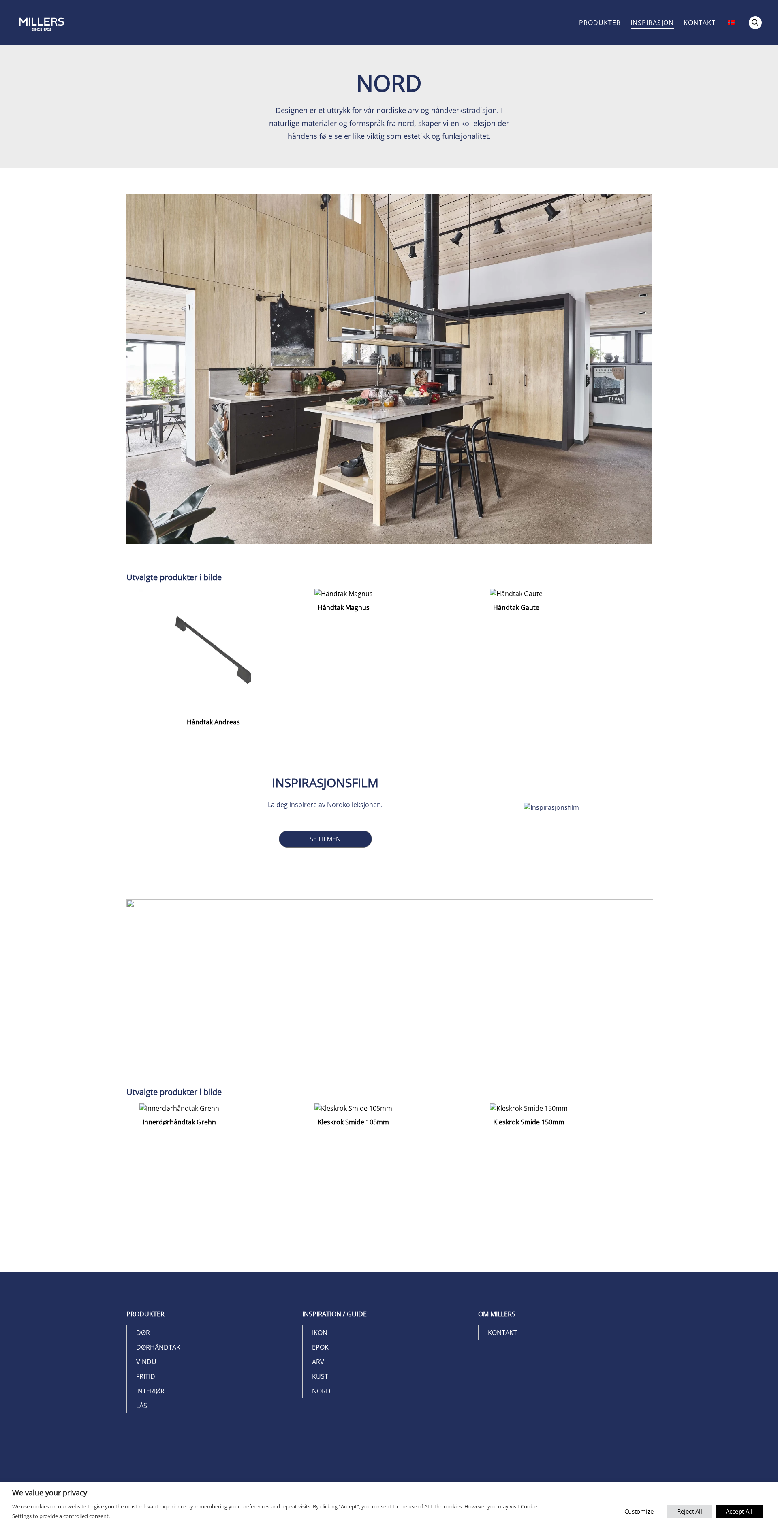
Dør (143, 1332)
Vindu (146, 1361)
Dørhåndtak (158, 1347)
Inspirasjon (652, 22)
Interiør (150, 1390)
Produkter (600, 22)
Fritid (145, 1376)
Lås (141, 1405)
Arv (318, 1361)
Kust (320, 1376)
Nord (321, 1390)
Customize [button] (639, 1511)
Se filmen (325, 839)
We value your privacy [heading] (49, 1492)
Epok (320, 1347)
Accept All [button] (739, 1511)
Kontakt (700, 22)
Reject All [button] (689, 1511)
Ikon (319, 1332)
